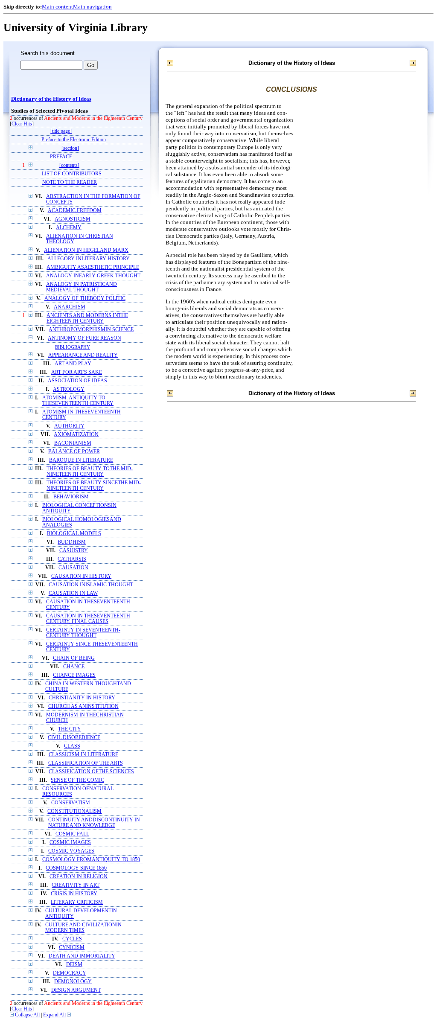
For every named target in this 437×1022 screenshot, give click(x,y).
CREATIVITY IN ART (75, 885)
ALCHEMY (69, 227)
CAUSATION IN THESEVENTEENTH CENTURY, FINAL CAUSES (88, 618)
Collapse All (27, 1015)
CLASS (72, 746)
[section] (70, 148)
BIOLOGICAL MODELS (74, 533)
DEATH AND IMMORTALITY (82, 956)
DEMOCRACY (69, 973)
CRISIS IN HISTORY (74, 894)
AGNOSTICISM (72, 219)
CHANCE (73, 667)
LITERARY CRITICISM (77, 902)
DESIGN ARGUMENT (76, 990)
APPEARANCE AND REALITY (83, 355)
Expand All (54, 1015)
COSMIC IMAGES (70, 842)
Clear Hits (22, 124)
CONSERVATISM (70, 803)
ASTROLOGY (68, 389)
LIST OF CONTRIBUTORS (72, 174)
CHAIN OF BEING (74, 658)
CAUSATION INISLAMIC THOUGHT (91, 585)
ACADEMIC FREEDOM (75, 210)
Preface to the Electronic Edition (73, 140)
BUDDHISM (72, 542)
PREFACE (61, 157)
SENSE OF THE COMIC (77, 780)
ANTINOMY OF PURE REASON (84, 338)
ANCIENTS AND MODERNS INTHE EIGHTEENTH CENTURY (87, 318)
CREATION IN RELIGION (79, 876)
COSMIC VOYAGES (71, 851)
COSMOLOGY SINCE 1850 (76, 868)
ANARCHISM (69, 307)
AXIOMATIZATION (76, 434)
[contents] (69, 165)
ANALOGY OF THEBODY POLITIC (84, 298)
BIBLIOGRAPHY (72, 346)
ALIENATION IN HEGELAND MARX (86, 250)
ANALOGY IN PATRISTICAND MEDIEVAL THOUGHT (81, 287)
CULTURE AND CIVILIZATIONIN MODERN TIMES (83, 927)
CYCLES (72, 939)
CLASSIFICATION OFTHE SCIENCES (91, 772)
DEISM (74, 964)
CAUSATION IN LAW (73, 593)
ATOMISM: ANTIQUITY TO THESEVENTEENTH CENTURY (78, 400)
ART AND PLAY (73, 364)
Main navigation (92, 6)
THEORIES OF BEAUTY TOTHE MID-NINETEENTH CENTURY (90, 471)
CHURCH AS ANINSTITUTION (83, 706)
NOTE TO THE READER (69, 182)
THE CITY (69, 729)
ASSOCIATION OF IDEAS (77, 381)
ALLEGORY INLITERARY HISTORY (88, 259)
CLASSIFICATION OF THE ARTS (85, 763)
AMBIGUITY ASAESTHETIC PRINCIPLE (93, 267)
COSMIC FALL (72, 834)
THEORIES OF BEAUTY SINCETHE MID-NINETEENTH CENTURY (94, 485)
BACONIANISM (72, 443)
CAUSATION (73, 568)
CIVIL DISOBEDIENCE (74, 737)
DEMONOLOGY (73, 981)
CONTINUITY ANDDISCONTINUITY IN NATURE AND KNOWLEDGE (94, 822)
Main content (57, 6)
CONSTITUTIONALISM (74, 811)
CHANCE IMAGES (74, 675)
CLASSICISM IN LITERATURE (83, 754)
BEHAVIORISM (71, 497)
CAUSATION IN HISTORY (81, 576)
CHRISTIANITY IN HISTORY (82, 698)
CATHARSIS (72, 559)
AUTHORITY (69, 426)
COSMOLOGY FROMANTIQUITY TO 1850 (91, 859)
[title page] (61, 131)
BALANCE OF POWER (74, 451)
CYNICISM (71, 947)
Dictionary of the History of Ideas (51, 99)
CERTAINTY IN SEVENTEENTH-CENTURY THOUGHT (83, 632)
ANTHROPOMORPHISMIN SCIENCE (91, 329)
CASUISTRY (73, 550)
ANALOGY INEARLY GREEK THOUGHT (93, 276)
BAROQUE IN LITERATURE (81, 460)
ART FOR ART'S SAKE (76, 372)
